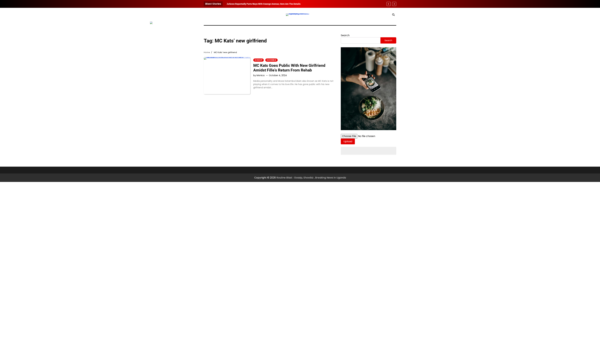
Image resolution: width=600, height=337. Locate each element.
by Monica (259, 75)
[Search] (393, 14)
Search (345, 35)
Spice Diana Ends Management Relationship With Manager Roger (259, 4)
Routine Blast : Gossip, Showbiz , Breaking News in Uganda (311, 177)
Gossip (258, 60)
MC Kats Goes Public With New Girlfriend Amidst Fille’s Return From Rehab (289, 67)
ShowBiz (271, 60)
